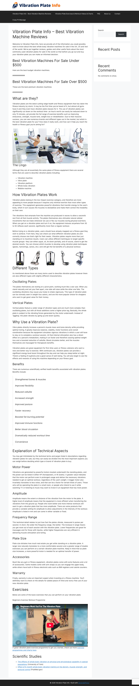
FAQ (98, 14)
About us (107, 14)
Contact (117, 14)
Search (101, 30)
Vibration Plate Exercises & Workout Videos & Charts (74, 14)
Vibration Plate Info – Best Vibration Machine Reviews (32, 14)
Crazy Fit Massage (19, 20)
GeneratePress (83, 683)
